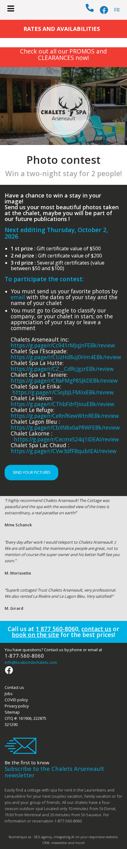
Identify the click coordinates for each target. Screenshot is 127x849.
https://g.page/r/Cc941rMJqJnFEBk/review (63, 345)
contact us (96, 629)
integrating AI (64, 837)
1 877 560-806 (55, 629)
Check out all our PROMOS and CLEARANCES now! (63, 54)
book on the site (35, 635)
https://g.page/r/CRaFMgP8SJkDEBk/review (64, 380)
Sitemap (12, 712)
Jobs (9, 693)
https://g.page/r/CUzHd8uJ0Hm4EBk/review (66, 357)
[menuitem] (117, 10)
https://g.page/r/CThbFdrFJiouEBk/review (62, 404)
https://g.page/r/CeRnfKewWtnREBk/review (65, 415)
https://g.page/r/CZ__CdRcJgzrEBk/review (62, 368)
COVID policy (16, 700)
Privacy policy (17, 706)
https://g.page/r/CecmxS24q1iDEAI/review (66, 439)
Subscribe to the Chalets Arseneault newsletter (54, 772)
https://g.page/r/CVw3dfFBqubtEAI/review (64, 451)
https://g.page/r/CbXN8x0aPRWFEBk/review (65, 427)
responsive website (102, 837)
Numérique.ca (20, 837)
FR (117, 9)
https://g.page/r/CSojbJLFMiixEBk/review (63, 392)
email (18, 297)
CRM (45, 843)
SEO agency (43, 837)
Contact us (14, 687)
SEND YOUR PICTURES (31, 472)
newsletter (59, 843)
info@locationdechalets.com (31, 662)
